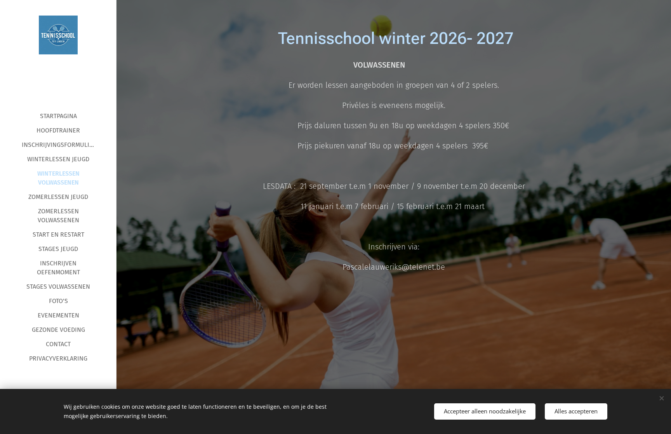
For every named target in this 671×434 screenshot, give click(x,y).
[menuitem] (58, 116)
